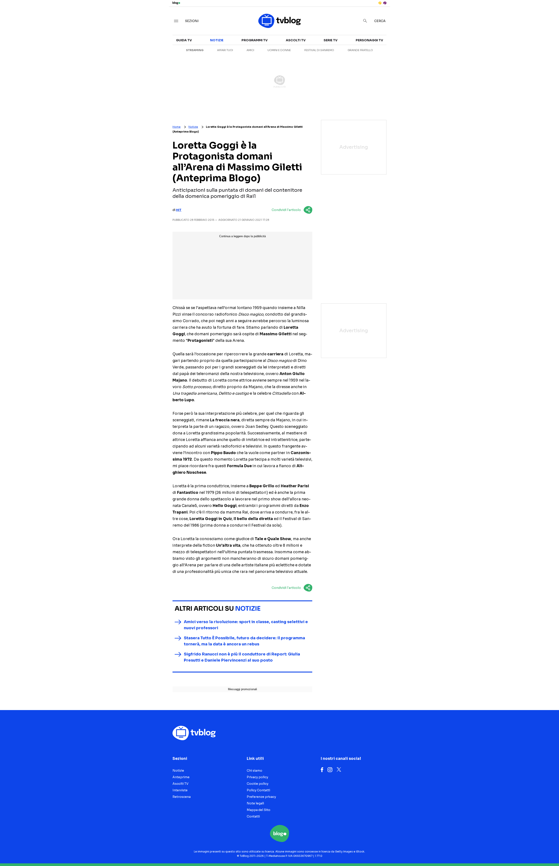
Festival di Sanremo (319, 50)
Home (177, 126)
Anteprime (395, 51)
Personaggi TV (369, 40)
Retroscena (397, 58)
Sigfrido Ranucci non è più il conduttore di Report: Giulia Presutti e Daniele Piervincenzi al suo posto (242, 657)
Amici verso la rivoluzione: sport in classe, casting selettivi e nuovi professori (246, 624)
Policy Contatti (258, 790)
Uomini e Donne (279, 50)
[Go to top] (485, 851)
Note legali (255, 803)
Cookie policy (257, 784)
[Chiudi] (548, 12)
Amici (250, 50)
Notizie (392, 43)
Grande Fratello (360, 50)
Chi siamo (254, 771)
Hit (178, 210)
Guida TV (184, 40)
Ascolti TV (295, 40)
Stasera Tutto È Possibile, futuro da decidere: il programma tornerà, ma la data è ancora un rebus (244, 641)
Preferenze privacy (261, 797)
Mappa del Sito (258, 810)
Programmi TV (254, 40)
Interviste (480, 43)
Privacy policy (257, 777)
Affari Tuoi (225, 50)
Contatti (253, 816)
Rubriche (479, 51)
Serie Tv (330, 40)
